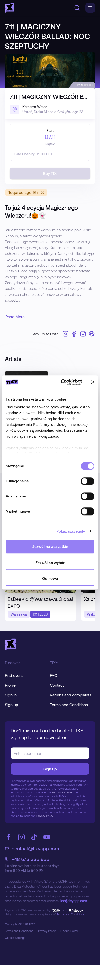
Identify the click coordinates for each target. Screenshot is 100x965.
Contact (57, 685)
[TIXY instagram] (21, 837)
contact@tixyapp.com (35, 848)
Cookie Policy (69, 931)
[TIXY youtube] (46, 837)
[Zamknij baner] (92, 382)
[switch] (87, 481)
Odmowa (50, 578)
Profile (10, 685)
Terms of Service (62, 792)
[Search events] (77, 7)
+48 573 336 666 (30, 859)
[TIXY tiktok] (34, 837)
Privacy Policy (47, 931)
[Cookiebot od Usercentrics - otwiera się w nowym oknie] (62, 382)
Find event (14, 675)
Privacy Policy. (45, 815)
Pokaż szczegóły (70, 531)
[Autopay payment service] (75, 910)
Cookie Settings (15, 937)
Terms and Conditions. (71, 914)
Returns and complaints (70, 694)
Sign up (11, 704)
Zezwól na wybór (50, 563)
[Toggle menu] (90, 8)
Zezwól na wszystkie (50, 547)
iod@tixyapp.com (73, 901)
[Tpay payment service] (56, 910)
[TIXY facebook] (9, 837)
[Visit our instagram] (65, 333)
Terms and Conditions (69, 704)
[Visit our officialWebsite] (91, 333)
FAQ (53, 675)
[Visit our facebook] (74, 333)
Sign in (11, 694)
